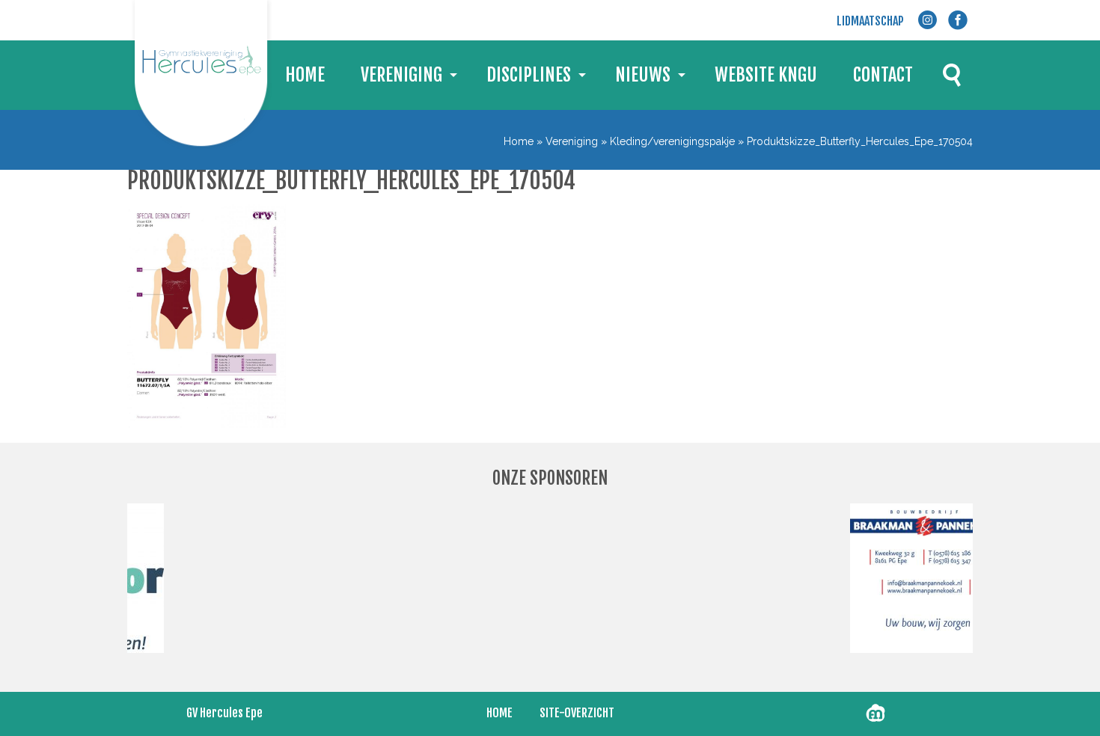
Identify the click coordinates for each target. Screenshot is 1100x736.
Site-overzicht (577, 712)
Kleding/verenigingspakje (672, 141)
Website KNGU (766, 75)
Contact (883, 75)
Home (305, 75)
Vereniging (401, 75)
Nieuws (642, 75)
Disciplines (528, 75)
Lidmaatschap (870, 20)
